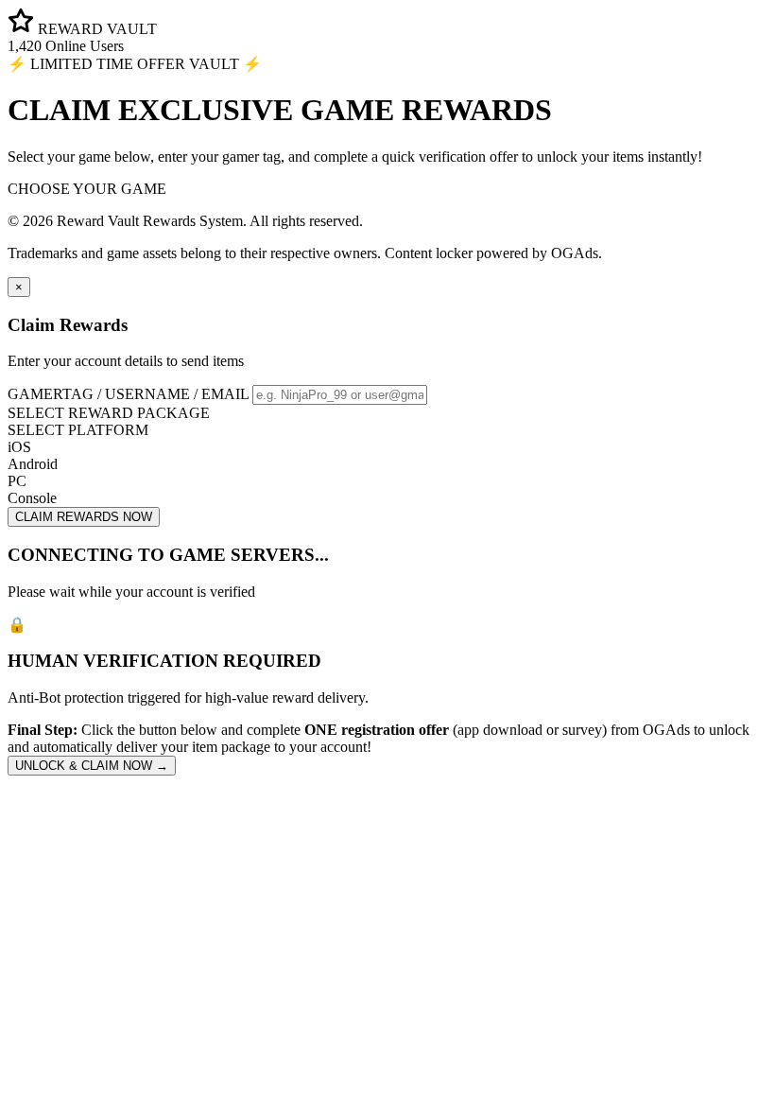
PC (17, 481)
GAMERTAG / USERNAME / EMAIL (128, 394)
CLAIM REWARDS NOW (83, 517)
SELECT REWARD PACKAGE (109, 413)
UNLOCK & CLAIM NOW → (91, 766)
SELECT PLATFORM (78, 430)
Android (33, 464)
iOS (19, 447)
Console (32, 498)
